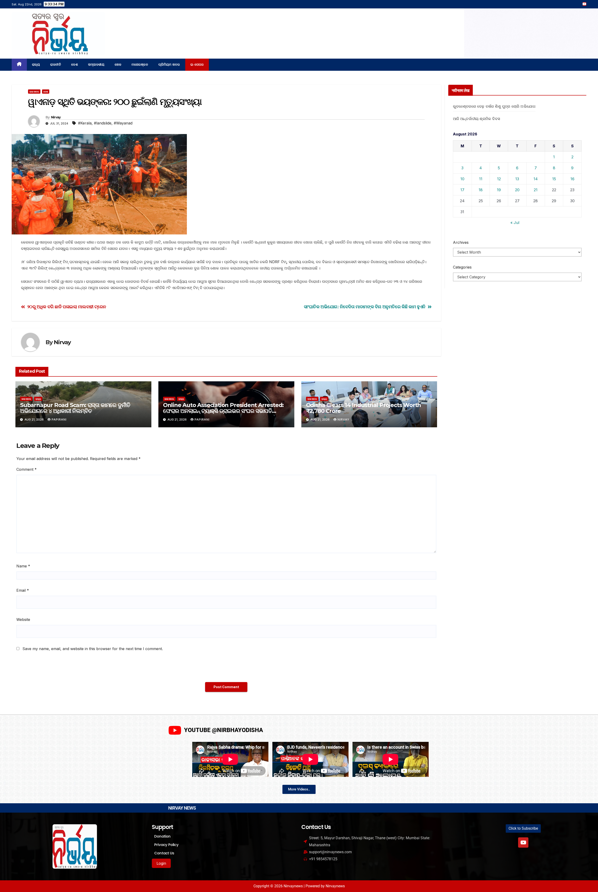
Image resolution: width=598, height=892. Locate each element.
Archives (461, 242)
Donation (162, 836)
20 (517, 190)
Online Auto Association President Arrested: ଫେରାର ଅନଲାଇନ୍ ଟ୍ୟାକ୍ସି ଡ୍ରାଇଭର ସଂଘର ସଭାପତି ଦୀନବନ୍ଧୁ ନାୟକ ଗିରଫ (223, 411)
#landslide (102, 123)
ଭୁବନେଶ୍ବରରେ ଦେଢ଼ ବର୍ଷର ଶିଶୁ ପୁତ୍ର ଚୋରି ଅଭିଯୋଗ (494, 106)
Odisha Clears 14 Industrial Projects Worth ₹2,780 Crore (363, 408)
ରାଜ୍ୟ (36, 64)
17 (462, 190)
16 (572, 179)
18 (481, 190)
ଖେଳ (118, 64)
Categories (462, 267)
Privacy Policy (166, 844)
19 (499, 190)
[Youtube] (523, 842)
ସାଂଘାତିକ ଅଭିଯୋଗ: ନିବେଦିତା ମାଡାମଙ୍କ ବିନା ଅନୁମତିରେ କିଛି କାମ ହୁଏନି (364, 306)
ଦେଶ (74, 64)
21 (535, 190)
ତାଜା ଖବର (34, 91)
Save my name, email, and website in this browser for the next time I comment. (92, 648)
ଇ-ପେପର (197, 64)
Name (23, 566)
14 (536, 179)
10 (462, 179)
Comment (26, 469)
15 (554, 179)
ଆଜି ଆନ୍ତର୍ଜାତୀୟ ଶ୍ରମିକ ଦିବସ (476, 118)
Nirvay (56, 117)
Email (22, 590)
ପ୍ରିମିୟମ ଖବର (169, 64)
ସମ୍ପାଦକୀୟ (96, 64)
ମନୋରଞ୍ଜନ (140, 64)
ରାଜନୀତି (55, 64)
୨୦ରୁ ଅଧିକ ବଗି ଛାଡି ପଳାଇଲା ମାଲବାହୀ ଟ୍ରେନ (66, 306)
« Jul (514, 222)
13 (517, 179)
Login (161, 863)
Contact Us (164, 853)
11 (480, 179)
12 (499, 179)
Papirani (59, 419)
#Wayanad (123, 123)
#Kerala (85, 123)
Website (23, 619)
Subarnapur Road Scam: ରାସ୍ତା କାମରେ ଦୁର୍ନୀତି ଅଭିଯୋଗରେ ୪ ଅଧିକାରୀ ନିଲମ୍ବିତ (75, 408)
